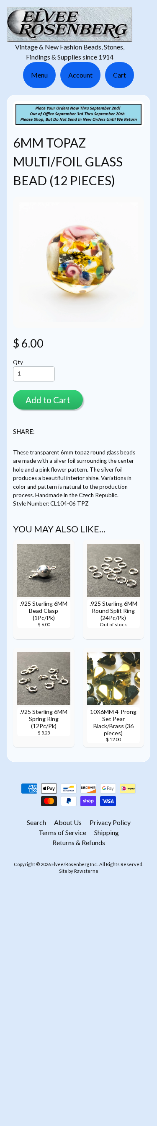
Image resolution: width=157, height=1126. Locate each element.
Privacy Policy (110, 822)
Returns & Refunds (78, 842)
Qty (18, 362)
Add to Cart (48, 400)
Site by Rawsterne (78, 871)
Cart (119, 75)
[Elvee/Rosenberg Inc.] (69, 37)
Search (36, 822)
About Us (68, 822)
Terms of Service (62, 832)
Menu (39, 75)
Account (80, 75)
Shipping (106, 832)
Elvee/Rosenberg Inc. (74, 864)
